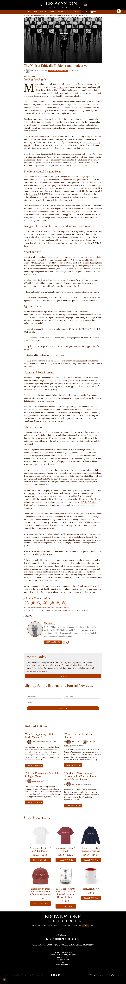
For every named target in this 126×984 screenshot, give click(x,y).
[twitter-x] (50, 939)
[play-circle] (56, 939)
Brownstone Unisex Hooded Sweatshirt (91, 849)
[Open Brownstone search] (118, 11)
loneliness (32, 493)
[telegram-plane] (75, 939)
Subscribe (63, 708)
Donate (85, 926)
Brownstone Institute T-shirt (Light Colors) (40, 849)
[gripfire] (53, 939)
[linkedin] (62, 939)
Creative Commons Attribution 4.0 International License (52, 608)
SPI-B (77, 212)
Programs (48, 926)
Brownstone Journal (46, 15)
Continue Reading (34, 765)
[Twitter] (67, 642)
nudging (60, 87)
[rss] (78, 939)
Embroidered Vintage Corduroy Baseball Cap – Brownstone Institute (40, 892)
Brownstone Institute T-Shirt (66, 849)
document (33, 194)
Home (34, 926)
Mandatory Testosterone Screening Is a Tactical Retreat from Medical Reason (81, 776)
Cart (92, 926)
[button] (41, 5)
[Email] (64, 642)
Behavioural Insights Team (75, 180)
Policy (56, 71)
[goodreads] (69, 939)
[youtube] (59, 939)
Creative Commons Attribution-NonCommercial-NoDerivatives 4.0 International (26, 975)
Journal (63, 926)
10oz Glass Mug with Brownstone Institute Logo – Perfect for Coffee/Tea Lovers (65, 893)
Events (56, 926)
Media (56, 15)
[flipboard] (72, 939)
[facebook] (47, 939)
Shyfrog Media (118, 975)
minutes (60, 260)
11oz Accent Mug (91, 889)
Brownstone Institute (31, 15)
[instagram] (66, 939)
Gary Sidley (49, 623)
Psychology (63, 71)
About (40, 926)
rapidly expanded (58, 185)
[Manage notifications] (4, 979)
